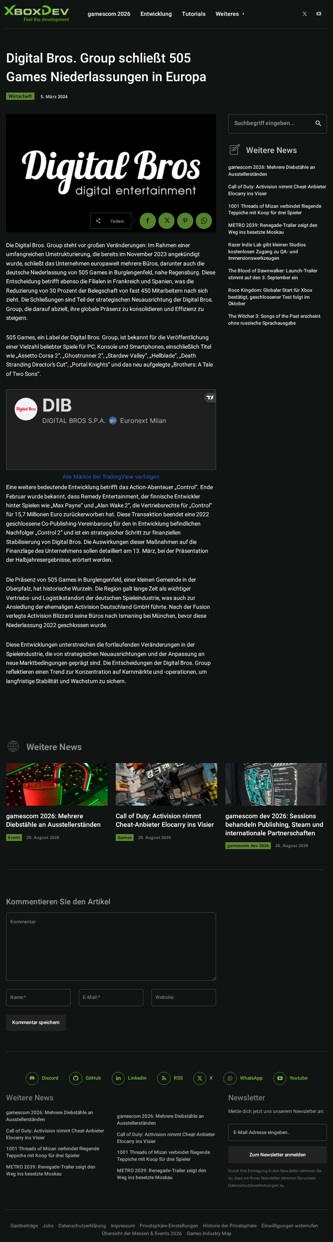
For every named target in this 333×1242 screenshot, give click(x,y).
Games (125, 837)
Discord (50, 1078)
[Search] (318, 124)
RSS (178, 1078)
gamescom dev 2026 (248, 845)
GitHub (93, 1078)
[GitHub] (75, 1078)
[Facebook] (148, 221)
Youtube (298, 1078)
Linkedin (137, 1078)
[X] (304, 14)
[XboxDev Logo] (36, 13)
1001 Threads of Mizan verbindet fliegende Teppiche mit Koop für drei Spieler (274, 210)
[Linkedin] (118, 1078)
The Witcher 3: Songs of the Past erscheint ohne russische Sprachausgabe (274, 320)
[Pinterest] (185, 221)
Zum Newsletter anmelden (277, 1154)
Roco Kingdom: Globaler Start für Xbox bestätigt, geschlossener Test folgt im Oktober (270, 297)
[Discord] (32, 1078)
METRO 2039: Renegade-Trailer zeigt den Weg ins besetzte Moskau (273, 229)
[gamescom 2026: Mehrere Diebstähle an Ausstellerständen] (57, 784)
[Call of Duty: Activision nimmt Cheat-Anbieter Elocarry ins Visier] (166, 784)
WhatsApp (251, 1078)
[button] (169, 1226)
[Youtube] (319, 14)
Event (14, 837)
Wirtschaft (20, 96)
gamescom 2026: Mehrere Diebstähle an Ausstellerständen (271, 171)
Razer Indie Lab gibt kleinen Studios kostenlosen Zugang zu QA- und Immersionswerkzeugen (267, 251)
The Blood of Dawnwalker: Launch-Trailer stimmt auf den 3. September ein (272, 274)
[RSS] (164, 1078)
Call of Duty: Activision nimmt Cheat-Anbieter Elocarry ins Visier (277, 190)
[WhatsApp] (204, 221)
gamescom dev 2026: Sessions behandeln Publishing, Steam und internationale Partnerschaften (274, 824)
